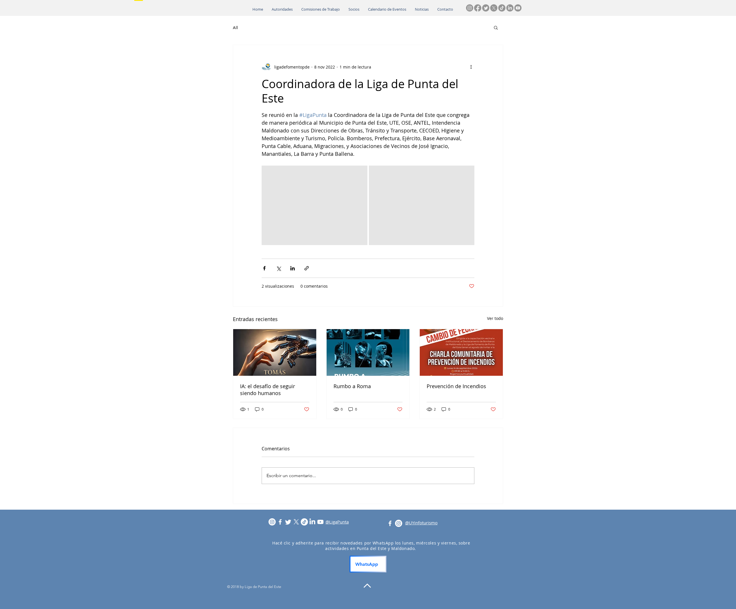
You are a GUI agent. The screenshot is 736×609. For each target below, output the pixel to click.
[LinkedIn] (509, 8)
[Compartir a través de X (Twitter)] (278, 268)
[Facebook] (477, 8)
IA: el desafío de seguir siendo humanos (267, 389)
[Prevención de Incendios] (461, 352)
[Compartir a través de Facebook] (264, 268)
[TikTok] (501, 8)
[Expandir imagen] (314, 205)
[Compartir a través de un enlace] (306, 268)
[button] (496, 27)
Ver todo (495, 318)
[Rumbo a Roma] (368, 352)
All (235, 27)
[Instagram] (469, 8)
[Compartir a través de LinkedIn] (292, 268)
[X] (493, 8)
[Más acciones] (470, 66)
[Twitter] (485, 8)
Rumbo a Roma (352, 386)
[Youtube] (518, 8)
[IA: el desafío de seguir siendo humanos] (274, 352)
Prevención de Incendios (456, 386)
